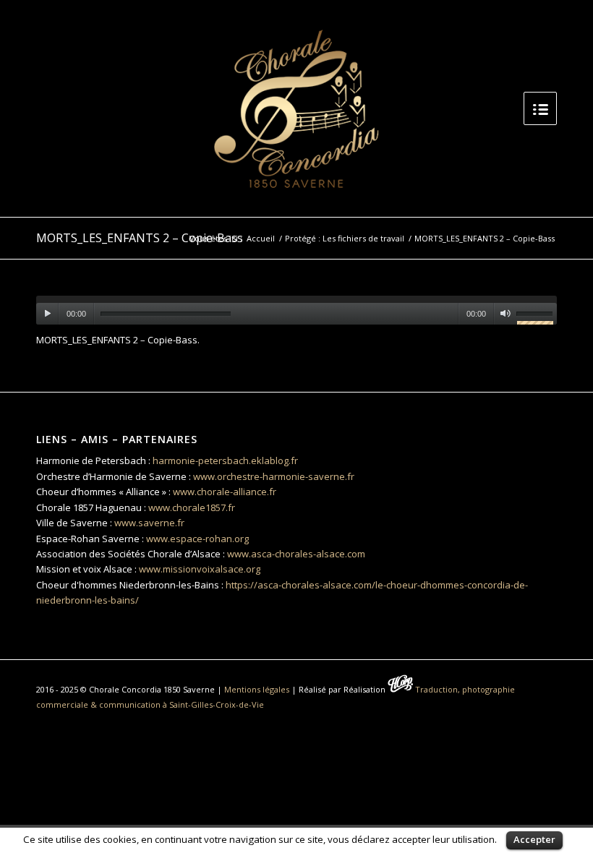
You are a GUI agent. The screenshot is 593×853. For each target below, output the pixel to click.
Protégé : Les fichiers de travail (344, 238)
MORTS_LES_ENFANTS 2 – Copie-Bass (139, 238)
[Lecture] (47, 314)
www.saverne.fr (149, 522)
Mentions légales (256, 689)
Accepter (534, 839)
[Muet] (505, 314)
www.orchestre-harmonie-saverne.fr (273, 476)
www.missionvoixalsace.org (199, 568)
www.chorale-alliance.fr (224, 491)
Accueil (261, 238)
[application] (296, 310)
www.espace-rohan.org (197, 538)
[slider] (536, 316)
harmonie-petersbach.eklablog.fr (225, 460)
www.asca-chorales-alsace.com (296, 553)
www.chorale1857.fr (191, 507)
